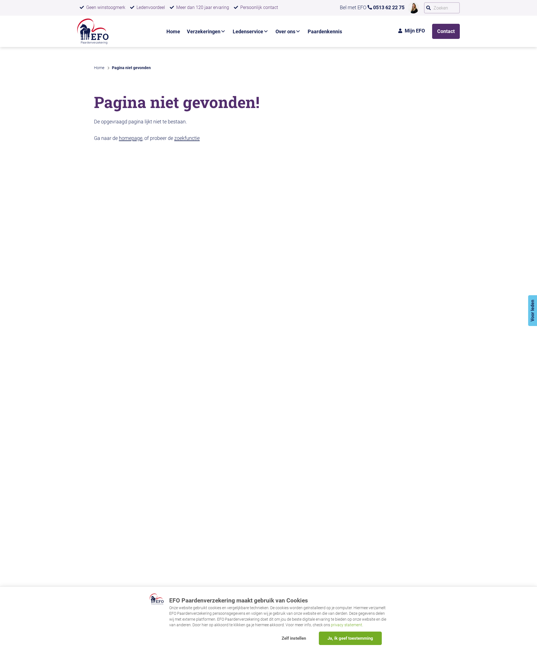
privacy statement (346, 625)
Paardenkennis (325, 31)
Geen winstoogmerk (105, 7)
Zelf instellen (294, 638)
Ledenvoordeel (150, 7)
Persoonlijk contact (259, 7)
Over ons (285, 31)
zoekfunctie (187, 138)
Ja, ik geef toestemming (350, 638)
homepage (130, 138)
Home (173, 31)
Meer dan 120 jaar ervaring (202, 7)
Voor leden (532, 311)
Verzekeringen (203, 31)
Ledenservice (248, 31)
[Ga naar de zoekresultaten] (428, 7)
